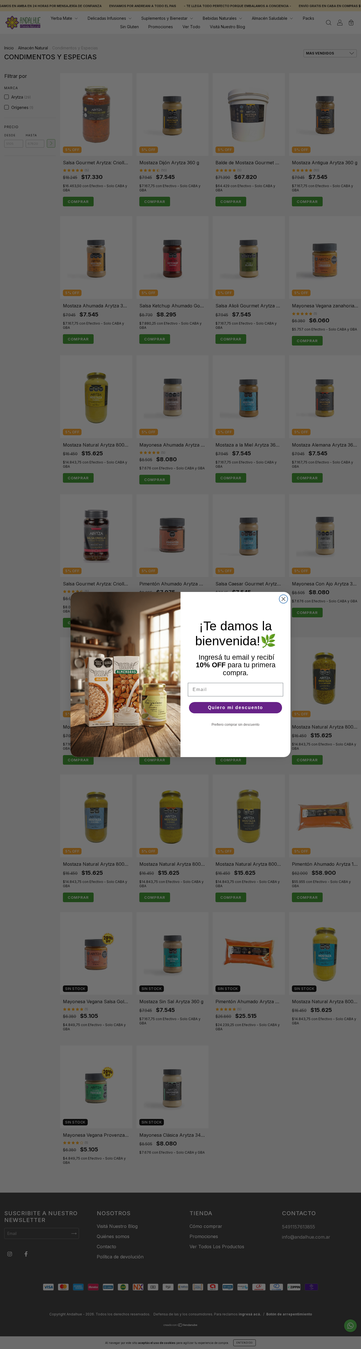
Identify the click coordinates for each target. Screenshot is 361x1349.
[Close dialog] (283, 599)
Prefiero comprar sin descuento (235, 725)
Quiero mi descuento (235, 707)
